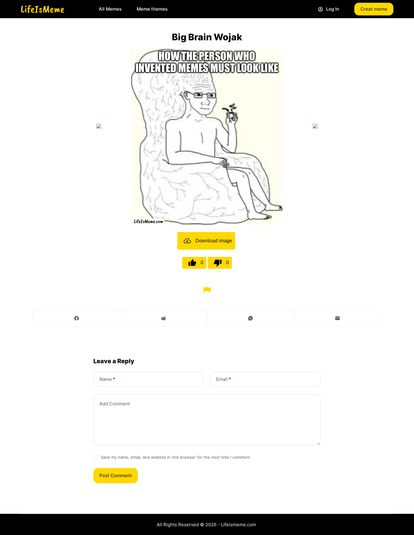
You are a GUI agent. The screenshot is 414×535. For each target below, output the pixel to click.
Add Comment (114, 404)
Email (223, 379)
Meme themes (152, 9)
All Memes (110, 9)
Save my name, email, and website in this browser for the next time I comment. (176, 457)
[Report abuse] (207, 289)
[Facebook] (76, 318)
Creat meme (373, 9)
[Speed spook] (98, 126)
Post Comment (115, 475)
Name (107, 379)
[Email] (337, 318)
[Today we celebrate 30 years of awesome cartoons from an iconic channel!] (315, 126)
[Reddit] (163, 318)
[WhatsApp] (250, 318)
